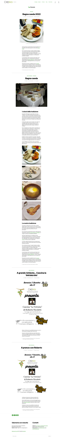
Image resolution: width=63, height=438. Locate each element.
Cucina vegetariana (27, 338)
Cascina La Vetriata (27, 402)
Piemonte (29, 264)
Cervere (23, 239)
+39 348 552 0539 (42, 427)
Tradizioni (31, 11)
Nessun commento (37, 16)
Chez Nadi (24, 431)
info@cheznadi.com (35, 428)
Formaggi (36, 338)
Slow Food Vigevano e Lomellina (34, 232)
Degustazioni (31, 338)
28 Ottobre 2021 (31, 350)
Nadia (25, 16)
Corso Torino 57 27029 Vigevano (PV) (42, 425)
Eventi (27, 264)
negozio (38, 63)
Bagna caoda (31, 78)
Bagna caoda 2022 (31, 14)
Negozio (26, 339)
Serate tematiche (33, 264)
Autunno (24, 338)
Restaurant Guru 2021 (15, 431)
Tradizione (36, 264)
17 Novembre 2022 (30, 16)
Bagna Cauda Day (31, 59)
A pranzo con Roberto (31, 347)
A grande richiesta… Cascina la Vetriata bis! (31, 274)
